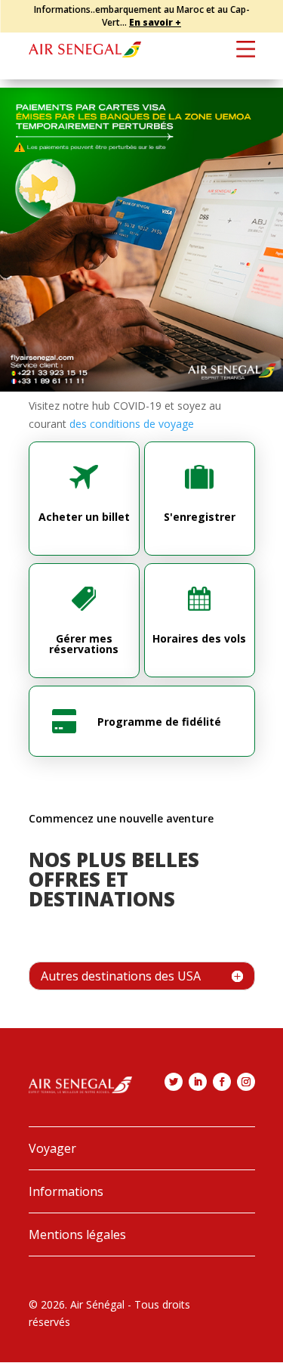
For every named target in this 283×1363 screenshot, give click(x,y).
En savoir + (155, 22)
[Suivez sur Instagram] (246, 1082)
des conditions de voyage (131, 424)
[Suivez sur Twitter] (174, 1082)
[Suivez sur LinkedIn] (198, 1082)
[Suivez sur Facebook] (222, 1082)
